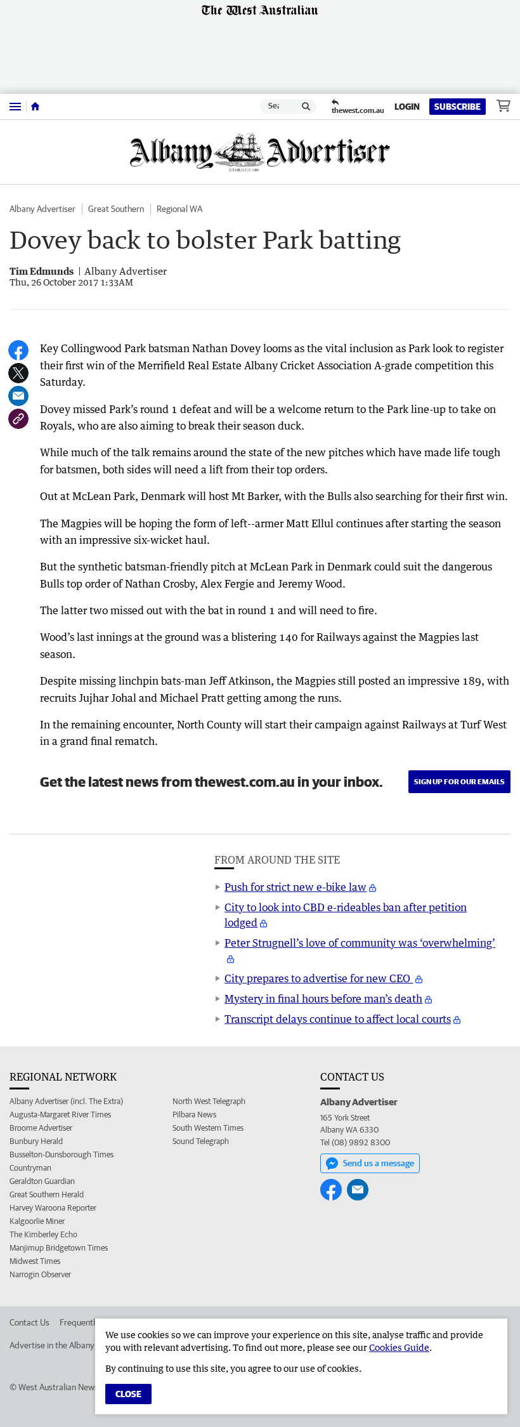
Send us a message (378, 1163)
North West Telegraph (208, 1101)
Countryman (30, 1168)
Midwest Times (35, 1261)
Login (407, 107)
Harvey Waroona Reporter (53, 1208)
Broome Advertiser (41, 1128)
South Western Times (208, 1128)
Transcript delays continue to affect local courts (337, 1019)
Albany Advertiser (42, 209)
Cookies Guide (399, 1347)
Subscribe (457, 107)
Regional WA (179, 209)
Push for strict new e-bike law (295, 887)
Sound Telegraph (200, 1141)
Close (128, 1394)
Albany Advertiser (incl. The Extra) (66, 1101)
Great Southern (116, 209)
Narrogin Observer (40, 1274)
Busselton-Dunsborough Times (62, 1154)
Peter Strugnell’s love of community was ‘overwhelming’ (359, 943)
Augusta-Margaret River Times (60, 1114)
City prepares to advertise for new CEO (318, 978)
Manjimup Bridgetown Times (59, 1248)
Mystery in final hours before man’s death (323, 998)
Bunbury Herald (36, 1141)
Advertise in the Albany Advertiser (72, 1345)
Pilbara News (194, 1114)
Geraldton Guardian (42, 1181)
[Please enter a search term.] (306, 106)
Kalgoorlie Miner (37, 1221)
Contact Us (29, 1322)
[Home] (35, 106)
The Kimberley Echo (43, 1234)
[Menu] (15, 106)
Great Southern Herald (47, 1194)
